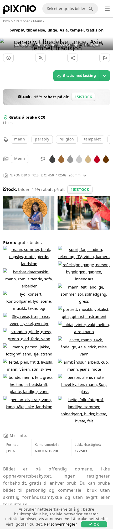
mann (19, 139)
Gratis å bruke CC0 (27, 117)
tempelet (92, 139)
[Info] (8, 58)
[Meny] (107, 8)
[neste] (107, 38)
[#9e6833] (61, 158)
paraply (42, 139)
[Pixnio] (19, 10)
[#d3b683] (88, 158)
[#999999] (70, 158)
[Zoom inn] (40, 58)
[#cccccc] (79, 158)
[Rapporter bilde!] (104, 58)
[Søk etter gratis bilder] (92, 8)
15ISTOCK (80, 189)
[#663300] (105, 158)
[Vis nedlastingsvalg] (104, 75)
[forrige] (6, 38)
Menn (19, 158)
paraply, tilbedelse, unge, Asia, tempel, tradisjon (56, 30)
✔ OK (94, 524)
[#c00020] (97, 158)
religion (66, 139)
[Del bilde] (72, 58)
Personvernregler (60, 524)
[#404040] (52, 158)
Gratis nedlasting (79, 75)
